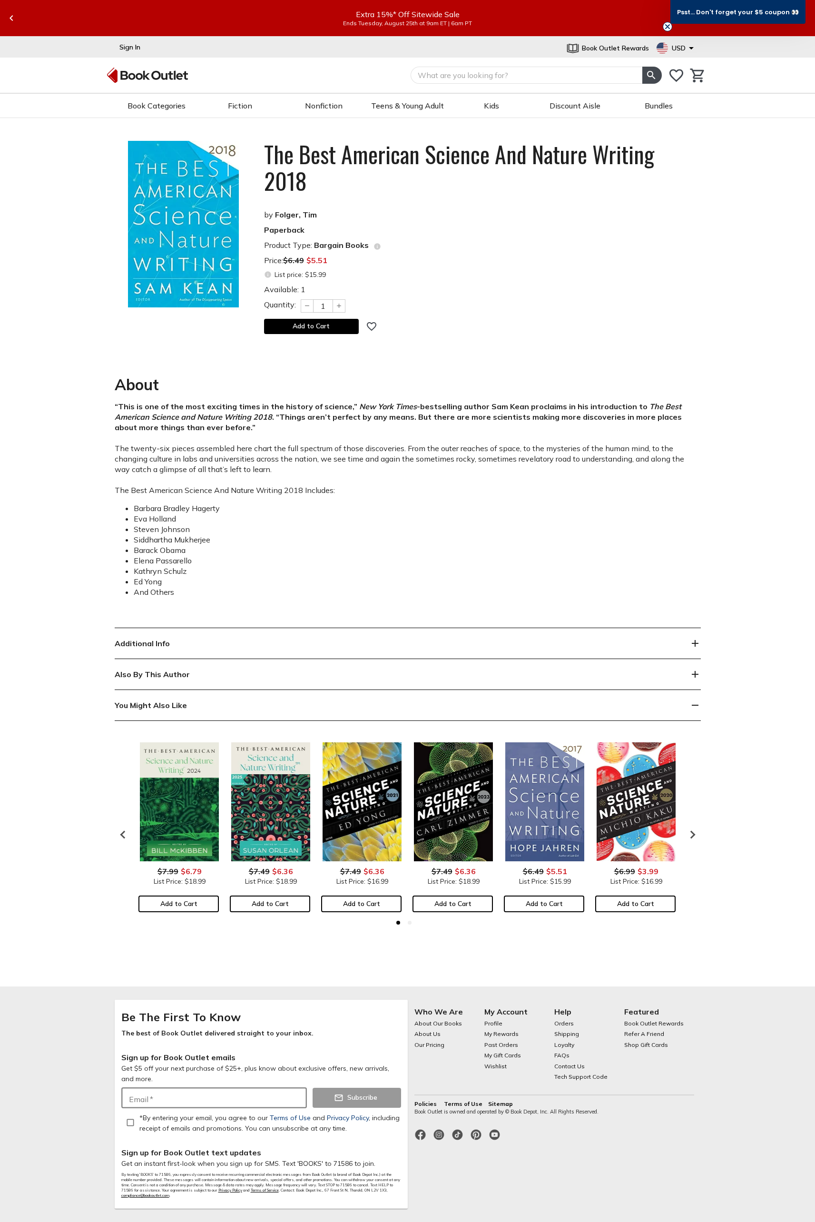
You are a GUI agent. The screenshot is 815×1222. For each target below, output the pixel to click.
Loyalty (564, 1044)
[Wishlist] (676, 75)
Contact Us (569, 1066)
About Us (427, 1033)
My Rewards (501, 1033)
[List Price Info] (268, 275)
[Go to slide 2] (410, 923)
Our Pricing (429, 1044)
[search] (651, 75)
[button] (737, 12)
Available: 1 (284, 289)
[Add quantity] (339, 306)
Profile (493, 1023)
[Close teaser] (667, 26)
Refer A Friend (644, 1033)
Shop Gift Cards (646, 1044)
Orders (564, 1023)
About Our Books (438, 1023)
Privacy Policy (230, 1190)
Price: (295, 260)
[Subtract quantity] (307, 306)
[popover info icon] (377, 246)
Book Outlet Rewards (654, 1023)
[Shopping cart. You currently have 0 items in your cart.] (697, 75)
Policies (426, 1103)
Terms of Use (463, 1103)
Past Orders (501, 1044)
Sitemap (500, 1103)
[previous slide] (11, 18)
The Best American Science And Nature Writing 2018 (459, 167)
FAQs (562, 1055)
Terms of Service (265, 1190)
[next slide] (690, 835)
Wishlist (495, 1066)
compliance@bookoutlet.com (145, 1195)
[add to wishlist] (371, 326)
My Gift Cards (502, 1055)
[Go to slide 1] (398, 923)
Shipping (566, 1033)
